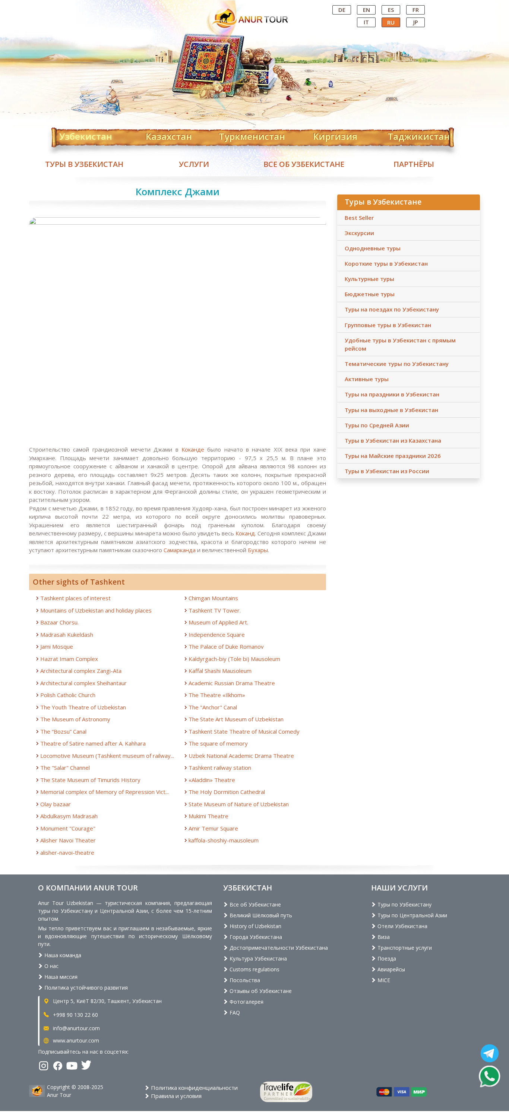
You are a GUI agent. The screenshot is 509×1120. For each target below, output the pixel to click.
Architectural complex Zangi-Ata (80, 670)
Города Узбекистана (255, 936)
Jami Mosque (56, 646)
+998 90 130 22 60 (74, 1014)
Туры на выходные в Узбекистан (391, 410)
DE (341, 9)
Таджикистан (419, 135)
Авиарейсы (390, 969)
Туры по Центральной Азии (411, 915)
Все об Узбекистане (303, 164)
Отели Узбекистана (401, 926)
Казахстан (169, 135)
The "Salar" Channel (65, 767)
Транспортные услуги (404, 947)
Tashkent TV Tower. (215, 610)
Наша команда (62, 955)
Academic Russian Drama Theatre (232, 683)
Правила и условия (175, 1096)
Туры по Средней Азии (377, 425)
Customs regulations (253, 969)
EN (366, 9)
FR (415, 9)
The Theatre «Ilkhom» (217, 695)
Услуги (194, 164)
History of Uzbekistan (254, 926)
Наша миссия (60, 976)
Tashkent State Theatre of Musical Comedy (244, 731)
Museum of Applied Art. (218, 622)
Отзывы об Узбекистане (260, 990)
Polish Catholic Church (67, 695)
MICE (383, 980)
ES (391, 9)
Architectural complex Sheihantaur (83, 683)
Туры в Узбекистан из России (387, 471)
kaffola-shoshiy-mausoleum (224, 840)
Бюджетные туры (370, 294)
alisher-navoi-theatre (67, 852)
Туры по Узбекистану (403, 904)
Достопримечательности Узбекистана (278, 947)
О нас (51, 965)
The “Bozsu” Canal (63, 731)
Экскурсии (359, 233)
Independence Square (217, 634)
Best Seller (359, 217)
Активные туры (367, 379)
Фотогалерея (245, 1001)
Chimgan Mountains (213, 598)
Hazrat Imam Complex (69, 658)
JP (415, 22)
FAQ (234, 1012)
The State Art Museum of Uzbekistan (236, 719)
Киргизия (335, 135)
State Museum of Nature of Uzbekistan (239, 804)
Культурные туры (369, 278)
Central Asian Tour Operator (254, 6)
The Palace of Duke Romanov (226, 646)
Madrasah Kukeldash (66, 634)
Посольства (244, 980)
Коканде (194, 449)
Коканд (245, 533)
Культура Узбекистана (257, 958)
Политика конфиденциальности (193, 1087)
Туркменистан (252, 135)
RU (391, 22)
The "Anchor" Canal (213, 707)
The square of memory (218, 743)
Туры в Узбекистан (84, 164)
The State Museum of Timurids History (90, 780)
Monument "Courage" (67, 828)
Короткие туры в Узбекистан (386, 263)
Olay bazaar (55, 804)
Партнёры (413, 164)
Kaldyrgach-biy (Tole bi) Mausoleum (234, 658)
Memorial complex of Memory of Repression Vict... (104, 791)
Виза (383, 936)
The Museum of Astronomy (75, 719)
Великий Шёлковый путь (260, 915)
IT (366, 22)
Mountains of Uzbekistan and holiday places (96, 610)
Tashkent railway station (220, 767)
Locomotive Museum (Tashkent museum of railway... (107, 755)
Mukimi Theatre (208, 816)
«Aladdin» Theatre (212, 780)
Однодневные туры (373, 248)
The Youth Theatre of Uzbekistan (83, 707)
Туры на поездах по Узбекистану (392, 309)
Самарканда (179, 550)
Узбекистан (85, 135)
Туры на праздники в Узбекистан (392, 394)
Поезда (386, 958)
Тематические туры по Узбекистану (397, 363)
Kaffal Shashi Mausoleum (220, 670)
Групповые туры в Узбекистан (388, 325)
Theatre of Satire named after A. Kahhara (93, 743)
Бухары (258, 550)
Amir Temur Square (213, 828)
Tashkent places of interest (75, 598)
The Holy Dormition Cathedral (227, 791)
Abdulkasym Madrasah (69, 816)
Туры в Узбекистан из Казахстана (393, 440)
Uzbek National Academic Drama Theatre (241, 755)
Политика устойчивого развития (85, 987)
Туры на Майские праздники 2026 (393, 455)
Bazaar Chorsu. (59, 622)
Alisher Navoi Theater (68, 840)
